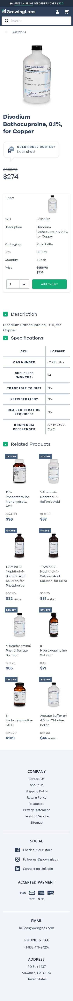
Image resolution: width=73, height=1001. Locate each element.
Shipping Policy (37, 791)
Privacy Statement (36, 810)
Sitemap (37, 822)
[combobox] (36, 20)
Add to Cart (49, 284)
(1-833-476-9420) (37, 947)
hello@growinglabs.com (36, 928)
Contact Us (36, 779)
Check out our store (37, 850)
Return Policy (36, 797)
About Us (36, 785)
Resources (36, 804)
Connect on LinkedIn (38, 869)
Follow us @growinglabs (40, 859)
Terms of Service (36, 816)
